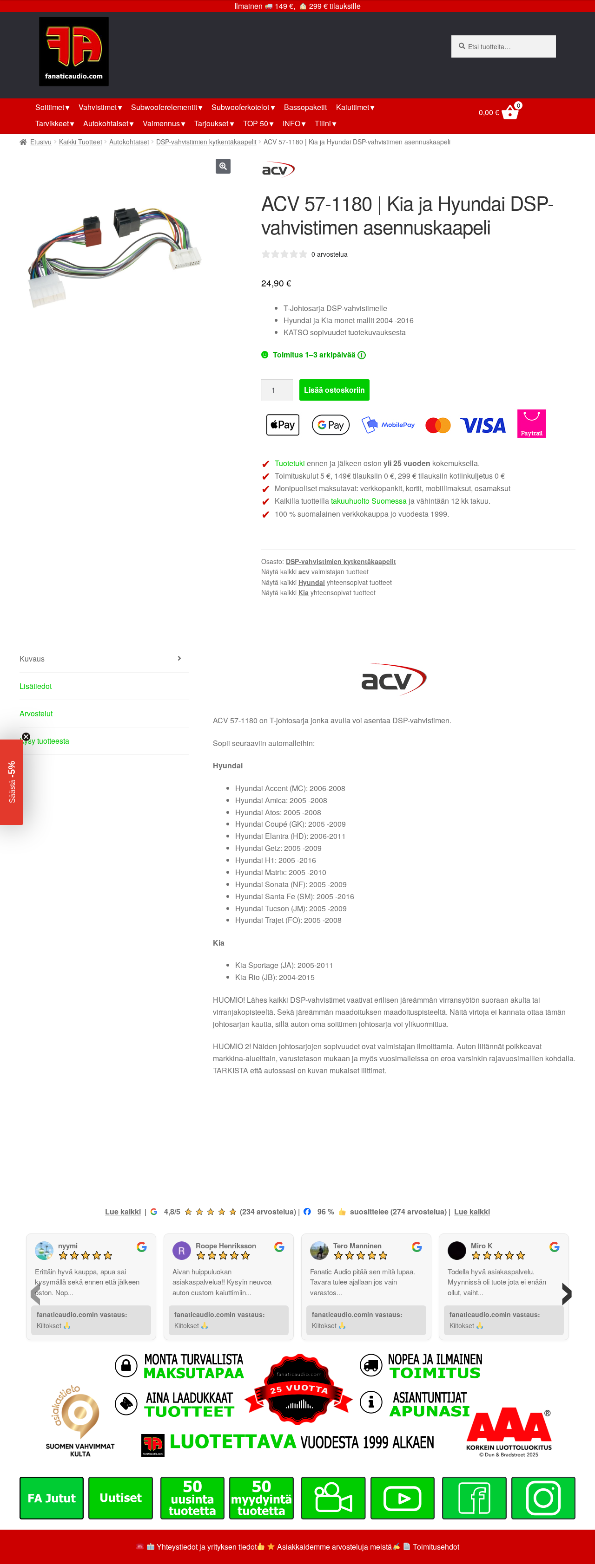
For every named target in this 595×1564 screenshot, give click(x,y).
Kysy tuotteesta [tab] (44, 740)
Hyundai (311, 582)
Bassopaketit (305, 107)
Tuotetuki (290, 463)
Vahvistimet (98, 107)
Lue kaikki (123, 1211)
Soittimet (49, 107)
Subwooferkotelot (240, 107)
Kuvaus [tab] (32, 658)
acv (304, 571)
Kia (303, 592)
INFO (291, 123)
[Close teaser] (26, 736)
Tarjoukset (211, 123)
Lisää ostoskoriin (334, 389)
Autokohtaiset (105, 123)
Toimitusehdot (436, 1546)
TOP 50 (255, 123)
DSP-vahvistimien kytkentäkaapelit (206, 141)
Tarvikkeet (52, 123)
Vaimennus (161, 123)
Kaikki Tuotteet (80, 141)
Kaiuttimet (352, 107)
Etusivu (41, 141)
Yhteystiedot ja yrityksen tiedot (207, 1546)
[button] (223, 166)
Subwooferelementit (164, 107)
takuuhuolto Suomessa (369, 500)
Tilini (323, 123)
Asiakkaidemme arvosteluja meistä (333, 1546)
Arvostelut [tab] (36, 713)
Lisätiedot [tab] (36, 686)
